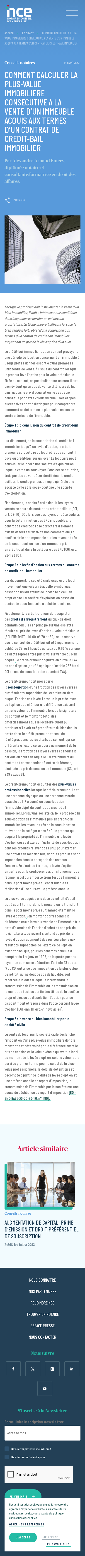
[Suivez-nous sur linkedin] (71, 1368)
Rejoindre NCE (42, 1303)
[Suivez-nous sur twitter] (32, 1368)
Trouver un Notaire (42, 1314)
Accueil (9, 33)
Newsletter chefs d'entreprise (28, 1457)
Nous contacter (42, 1337)
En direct (28, 33)
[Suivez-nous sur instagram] (52, 1368)
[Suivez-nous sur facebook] (13, 1368)
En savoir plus (58, 1544)
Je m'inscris (18, 1496)
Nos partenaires (42, 1291)
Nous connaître (42, 1280)
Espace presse (43, 1326)
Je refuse (50, 1537)
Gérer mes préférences (26, 1524)
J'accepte (23, 1537)
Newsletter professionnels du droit (31, 1449)
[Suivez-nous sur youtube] (44, 1388)
